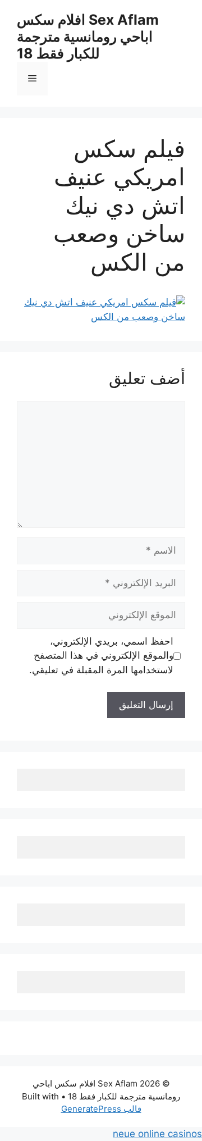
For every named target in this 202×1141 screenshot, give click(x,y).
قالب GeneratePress (101, 1108)
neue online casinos (157, 1133)
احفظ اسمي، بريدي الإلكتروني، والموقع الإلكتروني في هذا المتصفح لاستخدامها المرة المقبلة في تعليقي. (101, 656)
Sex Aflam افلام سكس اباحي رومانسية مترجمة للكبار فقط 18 (88, 36)
